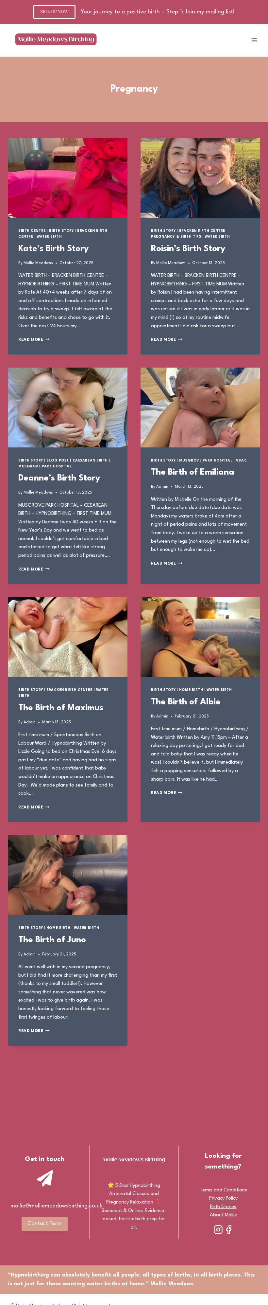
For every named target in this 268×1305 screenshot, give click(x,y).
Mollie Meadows (38, 263)
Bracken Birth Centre (202, 230)
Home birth (191, 690)
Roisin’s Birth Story (188, 249)
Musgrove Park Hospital (45, 466)
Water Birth (49, 236)
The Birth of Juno (52, 940)
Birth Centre (32, 230)
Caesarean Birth (90, 460)
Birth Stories (223, 1207)
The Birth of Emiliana (192, 472)
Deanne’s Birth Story (59, 478)
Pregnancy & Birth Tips (176, 236)
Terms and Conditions (223, 1190)
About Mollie (223, 1215)
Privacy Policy (223, 1198)
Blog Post (57, 460)
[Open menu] (254, 40)
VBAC (241, 460)
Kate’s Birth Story (53, 249)
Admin (162, 487)
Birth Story (61, 230)
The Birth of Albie (186, 702)
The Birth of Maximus (60, 708)
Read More (34, 340)
